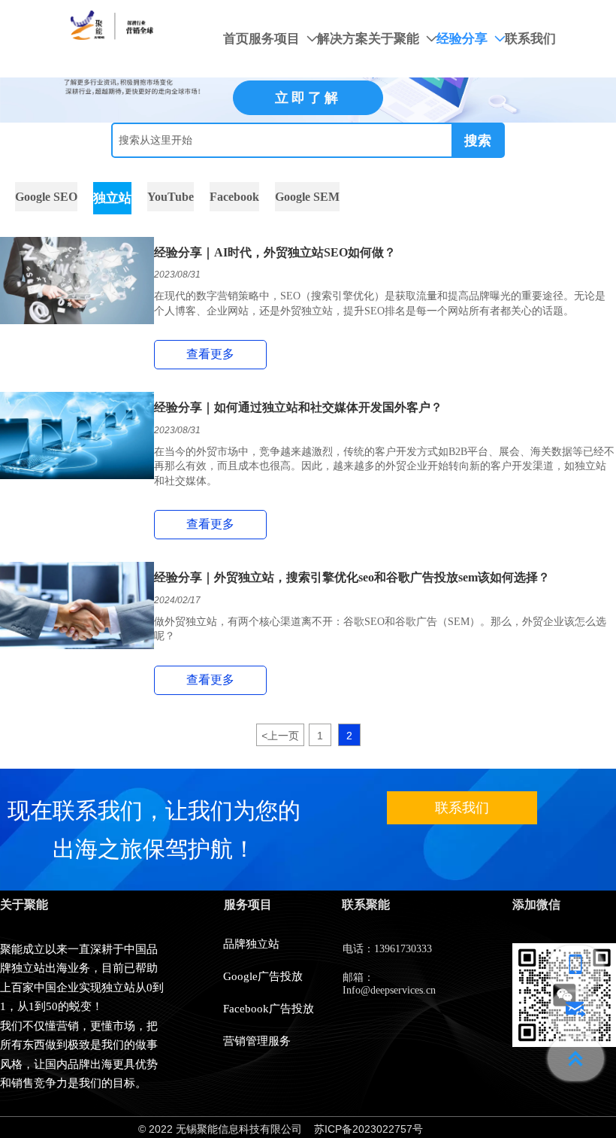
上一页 (280, 736)
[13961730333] (576, 968)
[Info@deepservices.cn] (576, 1013)
